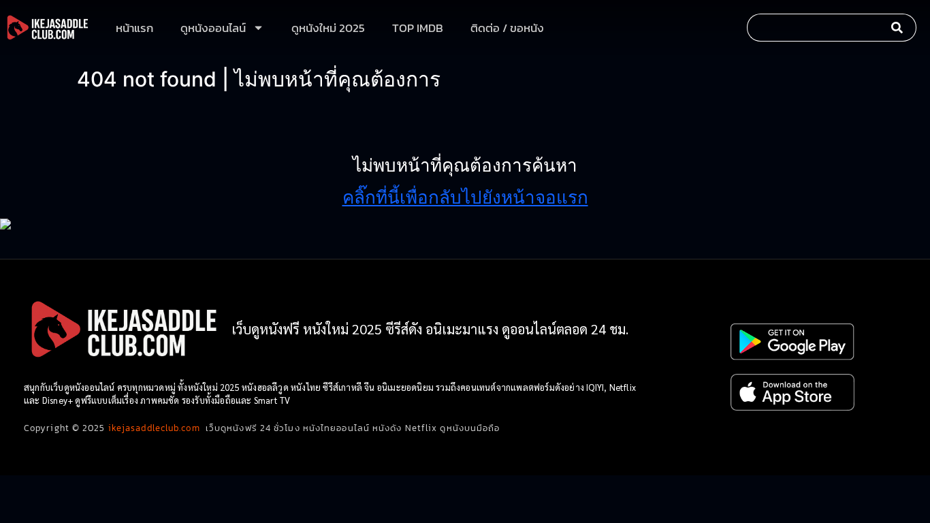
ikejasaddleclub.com (154, 428)
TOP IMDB (417, 28)
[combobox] (815, 28)
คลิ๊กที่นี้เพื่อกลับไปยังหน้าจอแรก (465, 197)
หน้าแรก (134, 28)
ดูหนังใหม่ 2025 (328, 28)
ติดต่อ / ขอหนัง (507, 28)
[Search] (900, 28)
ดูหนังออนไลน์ (213, 28)
